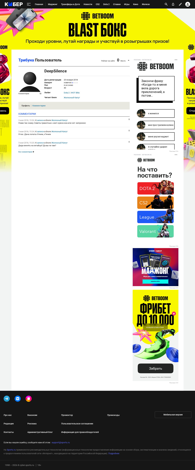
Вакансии (32, 415)
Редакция (9, 423)
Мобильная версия (173, 414)
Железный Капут (72, 98)
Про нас (8, 415)
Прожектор (67, 415)
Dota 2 (66, 93)
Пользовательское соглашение (77, 423)
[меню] (28, 4)
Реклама (32, 423)
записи (40, 120)
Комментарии (39, 105)
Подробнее (113, 453)
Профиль (25, 105)
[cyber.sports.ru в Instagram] (29, 399)
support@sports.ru (61, 442)
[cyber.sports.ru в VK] (18, 399)
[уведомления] (173, 4)
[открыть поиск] (166, 4)
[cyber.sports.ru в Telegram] (7, 399)
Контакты (9, 432)
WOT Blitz (75, 93)
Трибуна (26, 60)
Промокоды (113, 415)
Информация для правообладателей (80, 432)
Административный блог (40, 432)
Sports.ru (11, 450)
